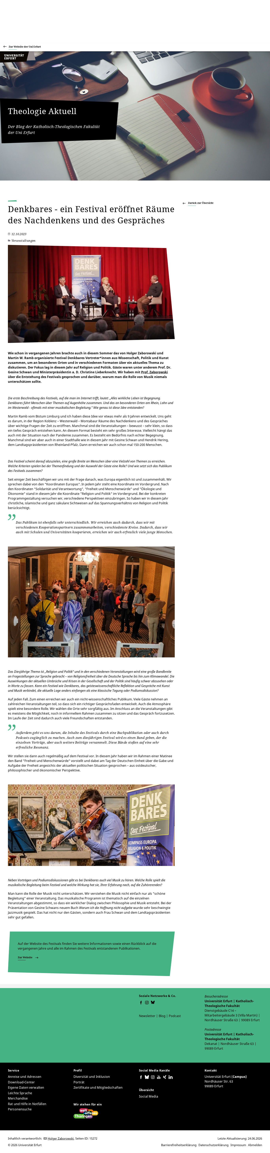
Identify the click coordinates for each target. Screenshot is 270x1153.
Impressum (238, 1145)
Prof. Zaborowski (154, 372)
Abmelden (255, 1145)
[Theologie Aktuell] (18, 61)
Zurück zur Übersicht (200, 203)
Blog (162, 1016)
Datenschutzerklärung (213, 1145)
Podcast (175, 1016)
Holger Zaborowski (61, 1138)
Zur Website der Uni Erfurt (25, 46)
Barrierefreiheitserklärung (178, 1145)
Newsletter (147, 1016)
